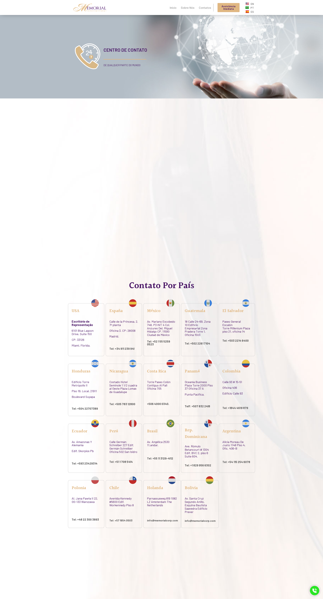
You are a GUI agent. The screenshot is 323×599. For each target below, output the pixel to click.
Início (173, 7)
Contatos (205, 7)
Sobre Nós (187, 7)
